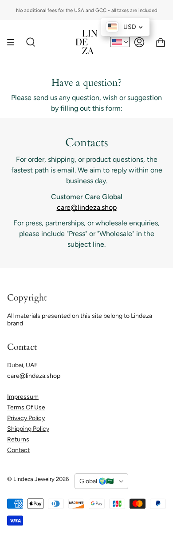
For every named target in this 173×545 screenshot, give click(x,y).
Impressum (23, 397)
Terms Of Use (26, 407)
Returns (18, 439)
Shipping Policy (28, 429)
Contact (18, 450)
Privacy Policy (26, 418)
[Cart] (160, 42)
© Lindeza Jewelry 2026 (38, 479)
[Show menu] (13, 42)
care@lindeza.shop (87, 207)
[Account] (139, 42)
